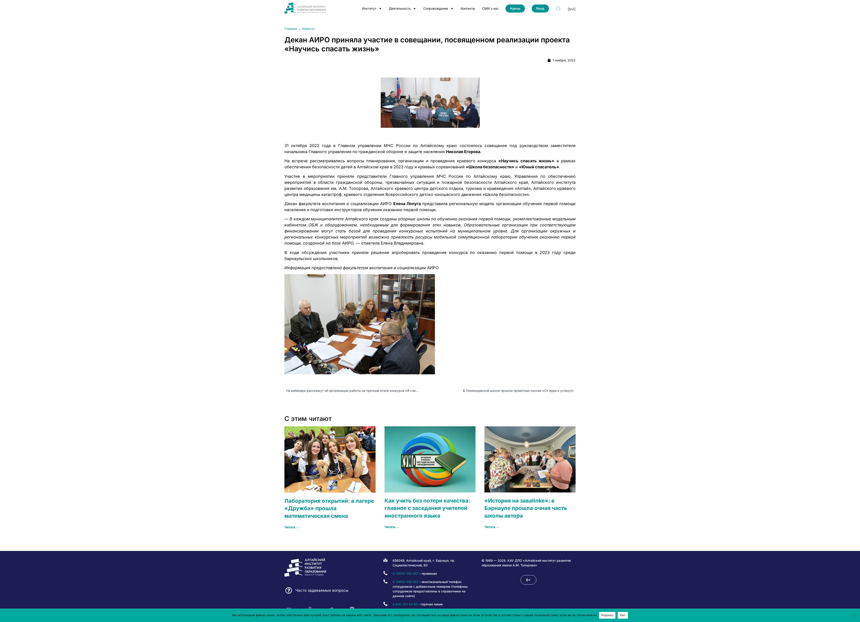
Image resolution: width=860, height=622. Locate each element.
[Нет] (854, 615)
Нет (623, 615)
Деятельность (400, 8)
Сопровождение (435, 8)
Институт (369, 8)
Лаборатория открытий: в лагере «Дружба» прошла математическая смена (329, 508)
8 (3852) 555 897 (406, 582)
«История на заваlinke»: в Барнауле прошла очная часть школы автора (525, 508)
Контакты (468, 8)
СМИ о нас (490, 8)
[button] (528, 580)
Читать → (291, 527)
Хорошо (607, 615)
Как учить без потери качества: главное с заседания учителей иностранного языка (427, 508)
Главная (290, 28)
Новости (308, 28)
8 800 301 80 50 (405, 604)
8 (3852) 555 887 (406, 573)
